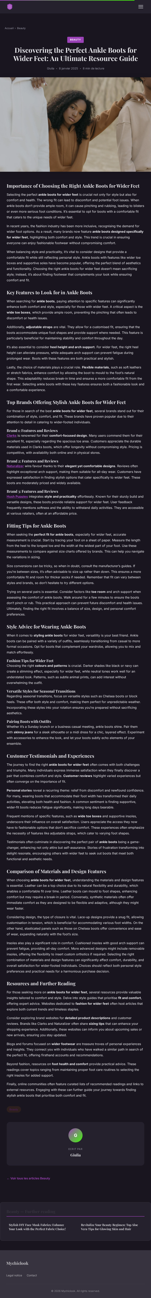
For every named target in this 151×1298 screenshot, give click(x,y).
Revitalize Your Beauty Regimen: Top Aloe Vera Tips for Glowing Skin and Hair (109, 1227)
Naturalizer (15, 466)
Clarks (12, 435)
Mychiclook (17, 1263)
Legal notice (14, 1275)
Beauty (21, 28)
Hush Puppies (17, 496)
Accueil (9, 28)
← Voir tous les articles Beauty (28, 1178)
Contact (32, 1275)
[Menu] (141, 7)
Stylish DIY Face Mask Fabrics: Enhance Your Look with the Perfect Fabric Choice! (37, 1227)
